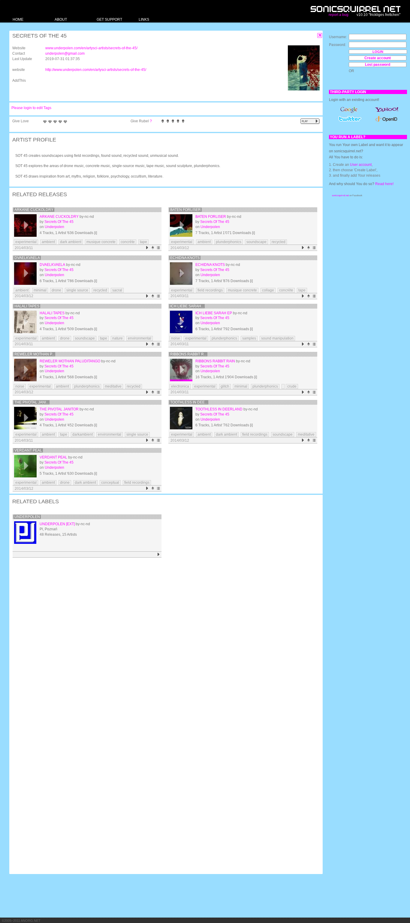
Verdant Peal (28, 450)
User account (361, 165)
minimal (40, 290)
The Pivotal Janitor (59, 409)
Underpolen (54, 227)
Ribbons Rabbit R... (188, 354)
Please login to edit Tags (31, 108)
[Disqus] (163, 638)
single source (77, 290)
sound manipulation (277, 338)
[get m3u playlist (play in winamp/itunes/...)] (158, 248)
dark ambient (70, 242)
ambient (48, 242)
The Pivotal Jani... (31, 402)
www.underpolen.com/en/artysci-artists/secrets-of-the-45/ (91, 48)
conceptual (110, 482)
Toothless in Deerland (219, 409)
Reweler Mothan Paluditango (70, 361)
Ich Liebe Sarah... (187, 306)
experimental (26, 242)
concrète (128, 242)
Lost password (377, 64)
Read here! (384, 184)
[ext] (70, 524)
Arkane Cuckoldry (33, 210)
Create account (377, 58)
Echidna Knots (185, 258)
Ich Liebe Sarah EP (213, 313)
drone (56, 290)
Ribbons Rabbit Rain (215, 361)
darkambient (82, 434)
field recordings (210, 290)
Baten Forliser (185, 210)
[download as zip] (153, 248)
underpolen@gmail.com (65, 53)
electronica (180, 386)
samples (249, 338)
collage (268, 290)
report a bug (338, 15)
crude (292, 386)
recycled (278, 242)
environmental (139, 338)
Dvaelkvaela (27, 258)
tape (143, 242)
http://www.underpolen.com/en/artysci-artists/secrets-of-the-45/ (95, 70)
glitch (225, 386)
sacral (117, 290)
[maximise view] (320, 35)
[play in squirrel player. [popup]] (310, 121)
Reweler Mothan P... (34, 354)
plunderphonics (228, 242)
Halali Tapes (26, 306)
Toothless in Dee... (188, 402)
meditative (113, 386)
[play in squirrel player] (25, 225)
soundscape (256, 242)
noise (175, 338)
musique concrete (101, 242)
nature (117, 338)
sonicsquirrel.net (340, 195)
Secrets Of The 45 (59, 222)
